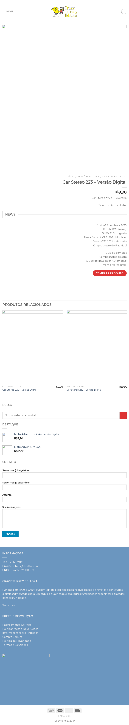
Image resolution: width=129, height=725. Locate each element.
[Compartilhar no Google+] (112, 284)
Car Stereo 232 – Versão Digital (84, 389)
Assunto (7, 494)
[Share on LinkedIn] (118, 284)
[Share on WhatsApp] (84, 284)
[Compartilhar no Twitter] (95, 284)
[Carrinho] (123, 11)
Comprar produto (109, 273)
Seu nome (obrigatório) (15, 470)
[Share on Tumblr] (124, 284)
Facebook (64, 716)
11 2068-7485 (15, 562)
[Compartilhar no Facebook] (90, 284)
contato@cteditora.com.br (27, 566)
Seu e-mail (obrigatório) (16, 482)
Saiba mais (8, 605)
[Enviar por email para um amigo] (101, 284)
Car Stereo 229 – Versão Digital (19, 389)
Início (70, 176)
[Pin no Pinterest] (107, 284)
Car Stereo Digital (114, 176)
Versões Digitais (88, 176)
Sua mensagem (11, 507)
